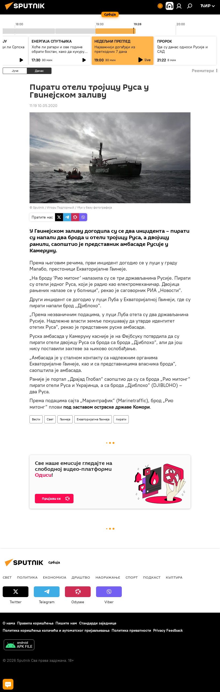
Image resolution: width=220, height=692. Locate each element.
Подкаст (151, 577)
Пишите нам (66, 623)
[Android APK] (19, 645)
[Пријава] (179, 6)
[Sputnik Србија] (26, 10)
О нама (9, 623)
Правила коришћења (35, 623)
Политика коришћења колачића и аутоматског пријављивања (56, 630)
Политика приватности (131, 630)
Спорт (132, 577)
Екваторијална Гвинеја (93, 419)
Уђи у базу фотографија (94, 207)
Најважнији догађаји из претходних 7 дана (114, 49)
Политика (27, 577)
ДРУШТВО (81, 577)
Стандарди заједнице (97, 623)
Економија (54, 577)
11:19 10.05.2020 (43, 105)
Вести (36, 419)
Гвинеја (65, 419)
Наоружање (108, 577)
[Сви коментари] (8, 684)
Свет (50, 419)
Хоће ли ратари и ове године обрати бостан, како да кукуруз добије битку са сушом (59, 51)
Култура (174, 577)
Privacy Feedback (168, 630)
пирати (121, 419)
